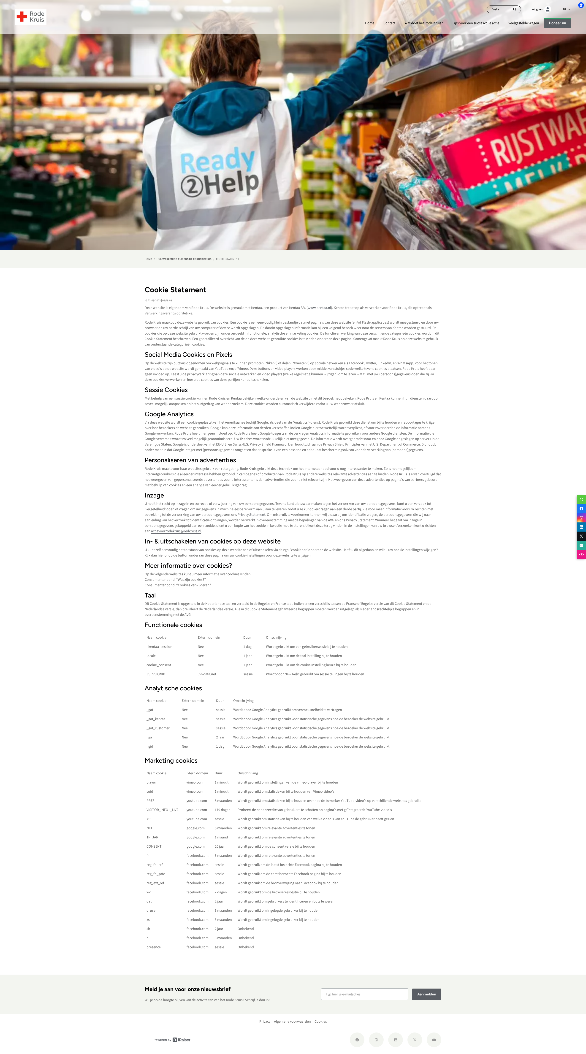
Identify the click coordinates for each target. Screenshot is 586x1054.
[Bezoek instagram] (376, 1039)
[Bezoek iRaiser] (172, 1039)
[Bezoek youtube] (434, 1039)
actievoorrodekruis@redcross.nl (176, 531)
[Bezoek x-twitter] (414, 1039)
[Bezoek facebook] (357, 1039)
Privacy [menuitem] (264, 1021)
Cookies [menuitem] (321, 1021)
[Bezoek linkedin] (395, 1039)
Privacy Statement (251, 514)
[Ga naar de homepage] (30, 16)
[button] (364, 994)
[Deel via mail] (581, 545)
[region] (293, 657)
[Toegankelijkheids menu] (581, 5)
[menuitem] (369, 23)
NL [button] (565, 9)
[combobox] (566, 9)
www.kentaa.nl (319, 307)
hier (161, 555)
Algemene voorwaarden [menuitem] (292, 1021)
